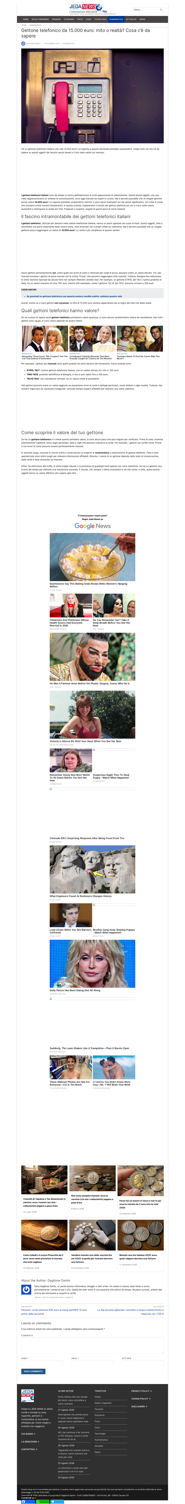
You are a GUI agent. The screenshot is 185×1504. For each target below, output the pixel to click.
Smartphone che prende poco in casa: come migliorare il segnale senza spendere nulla (73, 1418)
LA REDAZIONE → (30, 1441)
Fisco (97, 1421)
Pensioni (99, 1409)
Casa (97, 1427)
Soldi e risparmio (103, 1403)
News (97, 1452)
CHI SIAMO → (28, 1434)
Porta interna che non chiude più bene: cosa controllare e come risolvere (72, 1400)
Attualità (99, 1446)
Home (24, 25)
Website (69, 1297)
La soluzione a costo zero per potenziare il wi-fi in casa (73, 1470)
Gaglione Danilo (33, 43)
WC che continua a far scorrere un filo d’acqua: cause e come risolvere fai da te (73, 1436)
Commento (27, 1335)
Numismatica (35, 25)
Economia (99, 1415)
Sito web (126, 1358)
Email (75, 1358)
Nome (25, 1358)
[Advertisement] (92, 175)
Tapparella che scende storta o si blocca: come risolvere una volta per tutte (73, 1453)
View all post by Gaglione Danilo (49, 1297)
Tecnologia (100, 1433)
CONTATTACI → (29, 1449)
